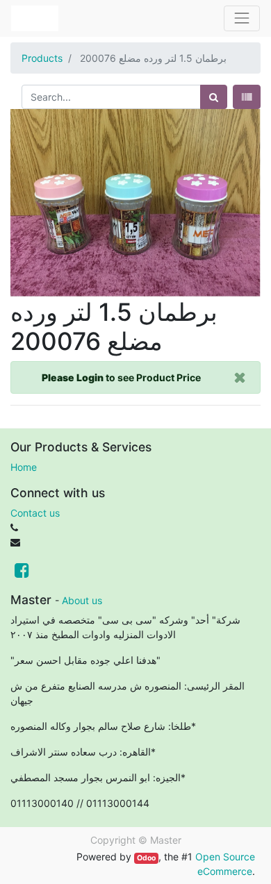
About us (82, 600)
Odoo (146, 857)
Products (42, 58)
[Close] (240, 377)
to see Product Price (121, 377)
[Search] (213, 97)
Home (23, 467)
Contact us (35, 513)
